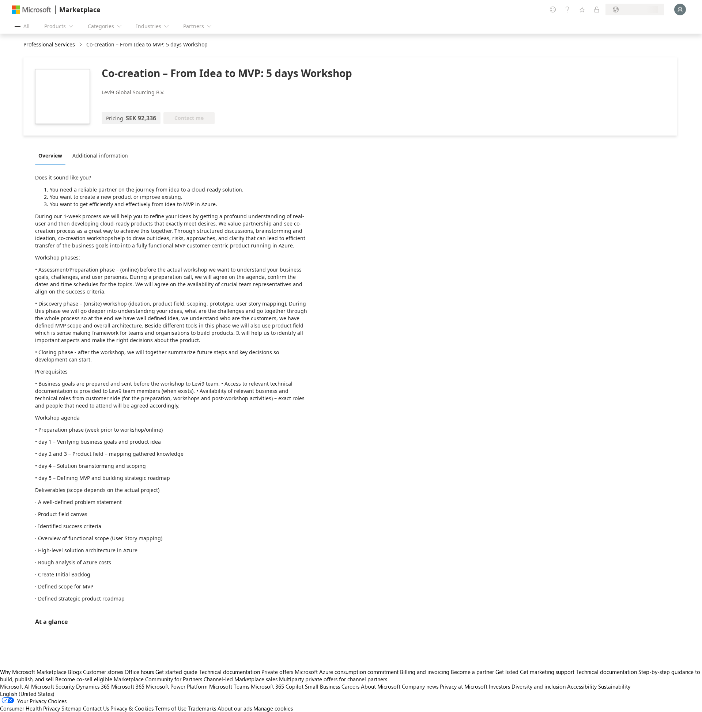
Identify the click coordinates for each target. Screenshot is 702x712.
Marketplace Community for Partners (158, 679)
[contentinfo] (81, 45)
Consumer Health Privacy (30, 708)
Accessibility (582, 686)
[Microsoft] (31, 9)
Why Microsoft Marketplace (33, 671)
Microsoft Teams (229, 686)
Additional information (100, 155)
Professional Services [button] (49, 44)
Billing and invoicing (424, 671)
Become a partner (472, 671)
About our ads (235, 708)
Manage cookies (273, 708)
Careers (350, 686)
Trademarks (202, 708)
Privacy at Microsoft (463, 686)
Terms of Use (170, 708)
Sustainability (614, 686)
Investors (499, 686)
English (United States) (27, 693)
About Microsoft (380, 686)
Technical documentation (229, 671)
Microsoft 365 (127, 686)
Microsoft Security (53, 686)
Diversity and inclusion (539, 686)
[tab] (52, 155)
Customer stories (103, 671)
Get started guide (176, 671)
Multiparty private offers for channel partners (333, 679)
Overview (50, 155)
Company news (420, 686)
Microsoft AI (15, 686)
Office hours (139, 671)
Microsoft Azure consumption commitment (347, 671)
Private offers (277, 671)
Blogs (75, 671)
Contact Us (96, 708)
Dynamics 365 (93, 686)
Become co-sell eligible (83, 679)
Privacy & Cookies (132, 708)
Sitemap (71, 708)
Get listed (506, 671)
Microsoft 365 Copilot (277, 686)
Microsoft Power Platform (177, 686)
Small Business (322, 686)
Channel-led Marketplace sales (241, 679)
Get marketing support (547, 671)
